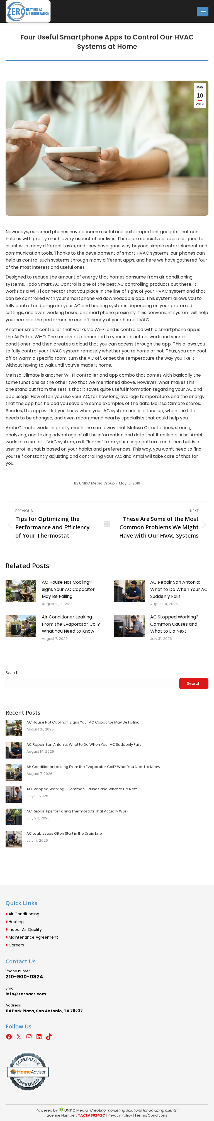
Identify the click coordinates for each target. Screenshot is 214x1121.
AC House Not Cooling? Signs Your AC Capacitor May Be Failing (68, 589)
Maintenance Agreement (33, 937)
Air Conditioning (23, 914)
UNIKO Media (76, 1110)
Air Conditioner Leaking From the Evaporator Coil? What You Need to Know (71, 624)
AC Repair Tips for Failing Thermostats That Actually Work (77, 811)
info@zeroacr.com (26, 994)
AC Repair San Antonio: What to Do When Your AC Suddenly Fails (179, 589)
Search (12, 672)
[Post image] (21, 591)
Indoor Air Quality (25, 929)
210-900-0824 (24, 976)
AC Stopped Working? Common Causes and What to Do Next (174, 624)
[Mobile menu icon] (202, 11)
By (94, 483)
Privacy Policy (120, 1115)
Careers (16, 945)
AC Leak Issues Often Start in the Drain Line (64, 833)
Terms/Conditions (151, 1115)
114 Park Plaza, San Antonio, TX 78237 (44, 1011)
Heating (16, 921)
